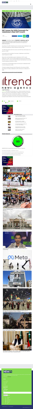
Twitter (8, 398)
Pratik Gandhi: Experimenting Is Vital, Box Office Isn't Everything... (15, 249)
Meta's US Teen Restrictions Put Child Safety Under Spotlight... (17, 270)
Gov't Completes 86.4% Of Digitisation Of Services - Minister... (17, 287)
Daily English (6, 389)
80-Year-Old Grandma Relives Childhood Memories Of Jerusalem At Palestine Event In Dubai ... (15, 311)
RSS (7, 403)
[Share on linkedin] (27, 36)
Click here (9, 376)
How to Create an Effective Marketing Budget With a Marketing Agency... (11, 154)
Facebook (8, 397)
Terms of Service (5, 381)
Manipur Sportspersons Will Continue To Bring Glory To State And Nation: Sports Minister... (17, 188)
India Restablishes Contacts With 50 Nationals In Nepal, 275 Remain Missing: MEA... (16, 209)
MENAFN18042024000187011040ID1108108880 (12, 72)
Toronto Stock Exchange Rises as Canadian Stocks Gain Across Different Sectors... (12, 153)
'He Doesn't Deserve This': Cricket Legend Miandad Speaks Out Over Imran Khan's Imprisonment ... (16, 351)
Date (3, 35)
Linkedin (8, 402)
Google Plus (8, 399)
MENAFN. (8, 406)
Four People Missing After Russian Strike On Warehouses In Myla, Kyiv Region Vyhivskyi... (16, 330)
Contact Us (5, 383)
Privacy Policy (5, 382)
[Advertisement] (16, 7)
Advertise (4, 384)
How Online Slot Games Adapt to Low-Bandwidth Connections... (10, 150)
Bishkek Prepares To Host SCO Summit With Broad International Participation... (14, 231)
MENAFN (4, 40)
